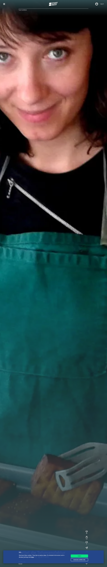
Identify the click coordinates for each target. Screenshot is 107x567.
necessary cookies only (79, 559)
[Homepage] (53, 4)
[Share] (86, 548)
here (32, 557)
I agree (79, 556)
